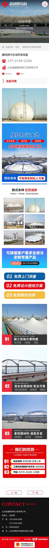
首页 (17, 47)
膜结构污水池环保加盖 (32, 47)
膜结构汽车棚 (14, 492)
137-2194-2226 (19, 61)
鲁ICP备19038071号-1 (11, 539)
